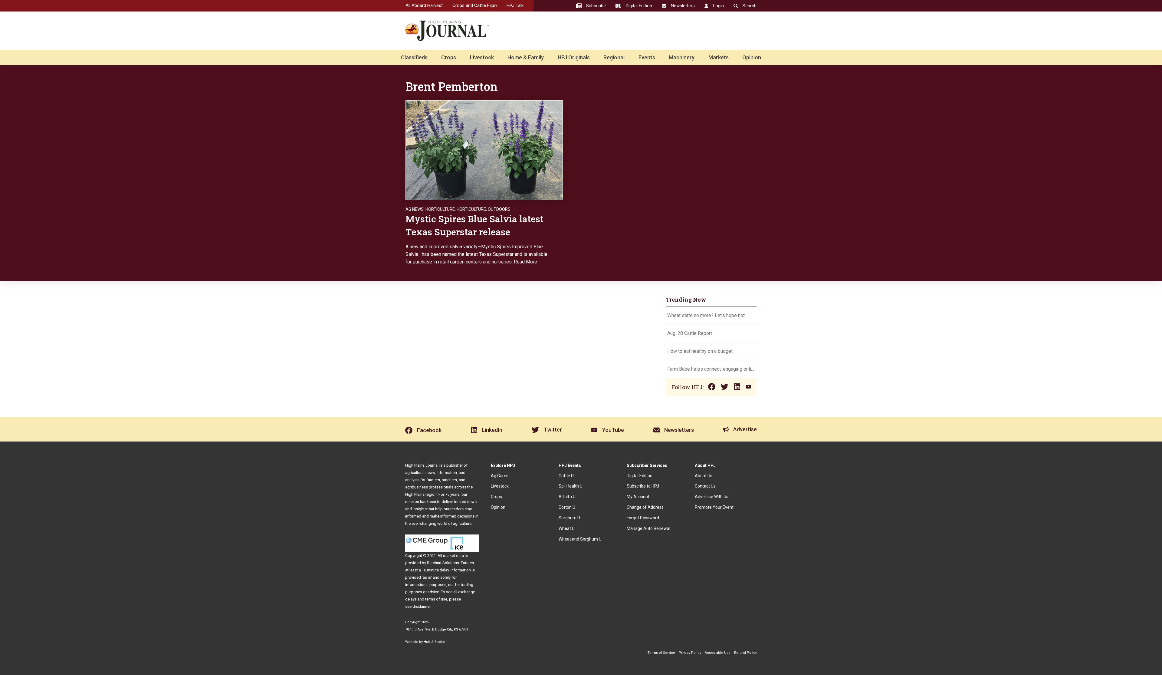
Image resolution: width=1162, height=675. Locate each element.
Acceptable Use (717, 653)
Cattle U (566, 475)
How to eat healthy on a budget (700, 351)
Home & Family (525, 57)
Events (646, 57)
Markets (718, 57)
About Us (703, 475)
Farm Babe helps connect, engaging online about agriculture (711, 369)
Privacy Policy (690, 653)
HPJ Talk (515, 5)
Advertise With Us (711, 496)
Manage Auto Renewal (648, 528)
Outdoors (499, 209)
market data (453, 555)
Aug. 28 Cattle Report (689, 333)
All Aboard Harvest (424, 5)
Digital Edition (639, 475)
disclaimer (421, 606)
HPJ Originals (574, 57)
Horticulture (440, 209)
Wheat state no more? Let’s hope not (706, 315)
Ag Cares (499, 475)
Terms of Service (661, 653)
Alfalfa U (567, 496)
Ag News (414, 209)
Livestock (482, 57)
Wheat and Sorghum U (580, 539)
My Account (638, 496)
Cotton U (567, 507)
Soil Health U (571, 486)
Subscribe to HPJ (643, 486)
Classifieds (414, 57)
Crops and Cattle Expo (474, 5)
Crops (448, 57)
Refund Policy (745, 653)
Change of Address (645, 507)
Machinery (681, 57)
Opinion (751, 57)
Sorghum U (569, 517)
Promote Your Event (714, 507)
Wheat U (567, 528)
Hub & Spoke (434, 642)
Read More (525, 262)
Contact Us (705, 486)
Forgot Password (643, 517)
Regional (614, 57)
